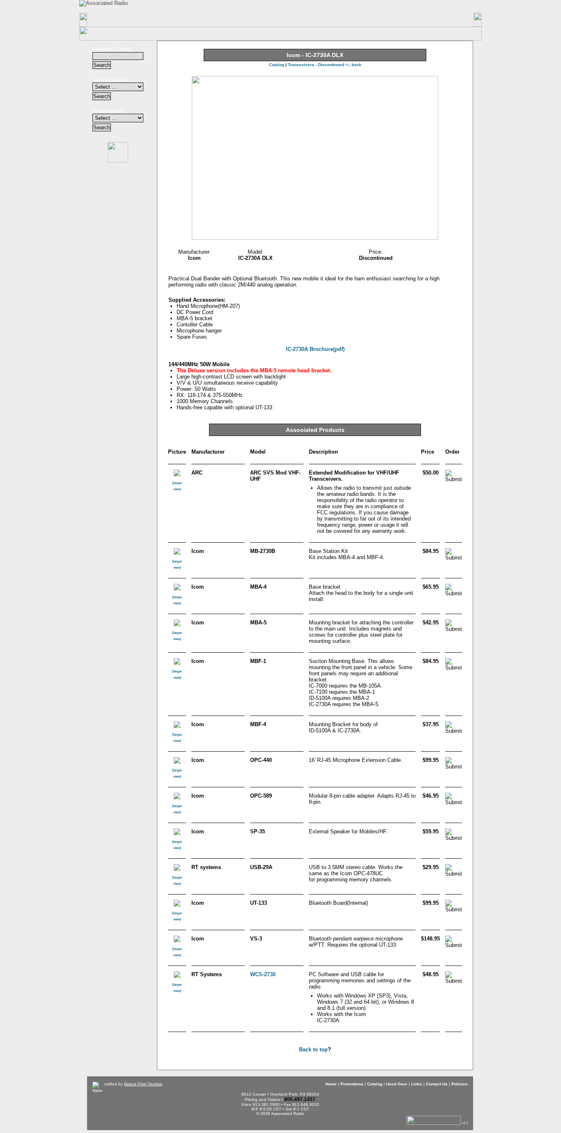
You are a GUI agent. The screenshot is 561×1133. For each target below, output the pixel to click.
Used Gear (396, 1084)
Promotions (171, 20)
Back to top (313, 1049)
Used (280, 20)
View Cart (399, 6)
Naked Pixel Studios (143, 1084)
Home (115, 20)
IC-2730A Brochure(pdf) (315, 349)
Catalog (226, 20)
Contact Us (390, 20)
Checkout (345, 6)
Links (335, 20)
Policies (446, 20)
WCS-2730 (263, 974)
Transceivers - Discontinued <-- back (324, 64)
